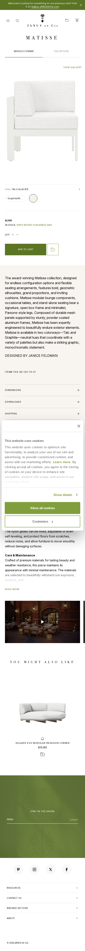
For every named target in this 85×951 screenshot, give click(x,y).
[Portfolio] (67, 20)
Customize (40, 521)
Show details (62, 495)
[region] (42, 622)
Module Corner (24, 51)
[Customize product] (42, 738)
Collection (61, 51)
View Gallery (72, 67)
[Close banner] (78, 426)
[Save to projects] (42, 754)
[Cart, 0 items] (77, 21)
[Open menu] (8, 21)
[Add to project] (53, 249)
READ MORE (12, 589)
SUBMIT (74, 819)
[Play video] (42, 622)
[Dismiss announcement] (81, 5)
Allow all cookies (42, 508)
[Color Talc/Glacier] (33, 198)
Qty (7, 234)
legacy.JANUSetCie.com (45, 6)
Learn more (62, 462)
